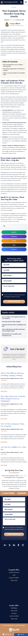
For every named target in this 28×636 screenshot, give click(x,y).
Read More (4, 391)
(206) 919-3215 (22, 475)
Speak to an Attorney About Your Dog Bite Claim (14, 74)
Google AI (14, 249)
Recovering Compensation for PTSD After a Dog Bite (14, 69)
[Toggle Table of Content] (14, 62)
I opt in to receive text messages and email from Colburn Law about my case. (14, 296)
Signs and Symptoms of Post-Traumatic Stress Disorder (13, 65)
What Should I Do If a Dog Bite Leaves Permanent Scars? (11, 334)
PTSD (2, 86)
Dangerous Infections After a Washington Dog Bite (14, 325)
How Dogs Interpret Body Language (11, 322)
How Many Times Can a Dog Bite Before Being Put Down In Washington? (13, 398)
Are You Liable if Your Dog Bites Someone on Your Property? (13, 317)
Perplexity (14, 236)
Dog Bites (13, 7)
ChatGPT (14, 232)
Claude (14, 240)
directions (14, 580)
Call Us (22, 634)
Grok (14, 245)
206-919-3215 (21, 2)
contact (14, 219)
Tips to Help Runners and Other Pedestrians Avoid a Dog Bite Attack (13, 330)
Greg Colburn (12, 20)
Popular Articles (8, 312)
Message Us (8, 634)
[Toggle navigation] (26, 2)
